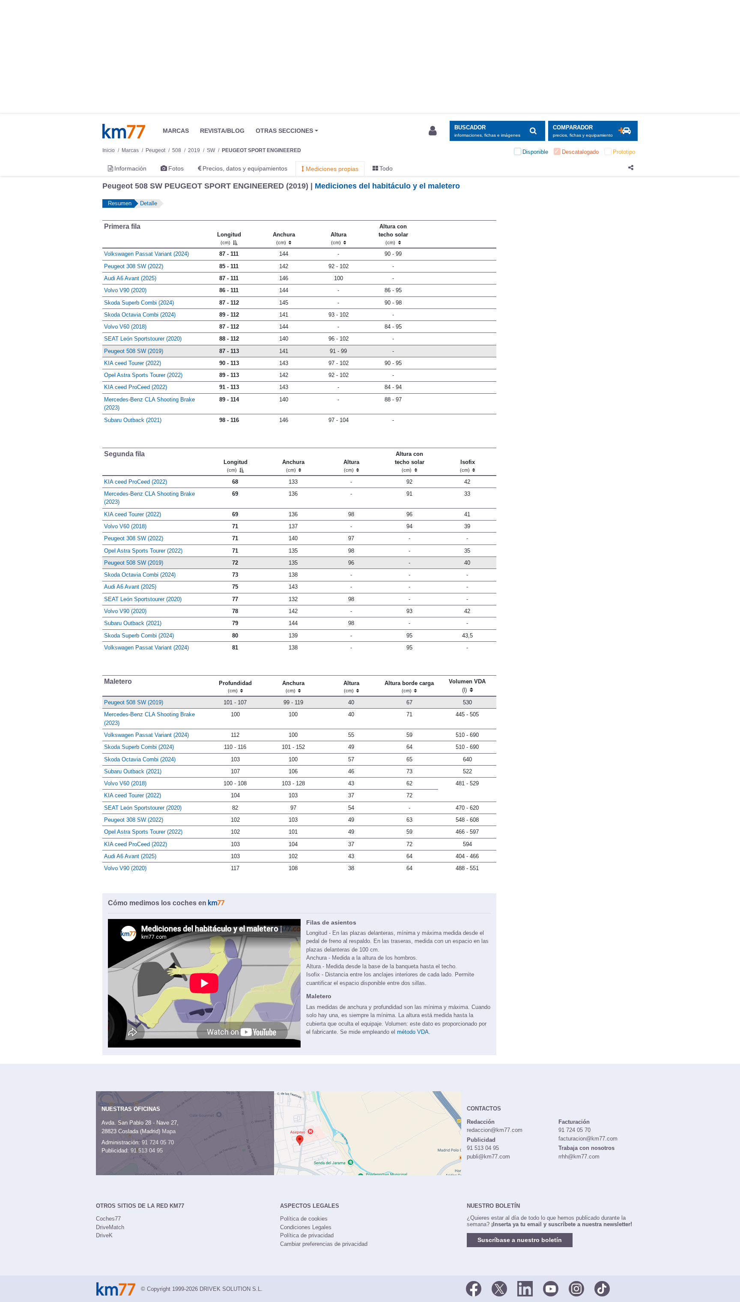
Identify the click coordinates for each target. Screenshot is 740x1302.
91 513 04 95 (147, 1150)
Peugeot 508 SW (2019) (133, 351)
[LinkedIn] (525, 1288)
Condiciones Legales (305, 1227)
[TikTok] (602, 1288)
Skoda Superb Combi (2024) (139, 302)
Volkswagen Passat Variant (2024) (146, 254)
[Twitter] (499, 1288)
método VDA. (413, 1032)
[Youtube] (550, 1288)
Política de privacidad (307, 1235)
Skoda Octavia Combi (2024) (140, 314)
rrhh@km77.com (579, 1156)
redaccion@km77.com (494, 1130)
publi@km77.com (488, 1156)
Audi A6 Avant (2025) (130, 278)
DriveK (104, 1235)
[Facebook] (473, 1288)
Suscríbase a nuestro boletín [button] (519, 1239)
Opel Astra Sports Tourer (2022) (143, 375)
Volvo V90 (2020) (125, 290)
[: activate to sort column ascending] (458, 234)
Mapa (169, 1131)
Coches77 (108, 1218)
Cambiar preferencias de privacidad (323, 1244)
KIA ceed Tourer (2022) (132, 363)
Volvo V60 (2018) (125, 326)
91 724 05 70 (158, 1142)
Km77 (124, 131)
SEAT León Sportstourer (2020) (143, 338)
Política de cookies (304, 1218)
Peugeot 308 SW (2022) (133, 266)
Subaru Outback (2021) (132, 420)
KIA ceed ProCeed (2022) (135, 387)
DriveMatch (110, 1227)
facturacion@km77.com (588, 1138)
